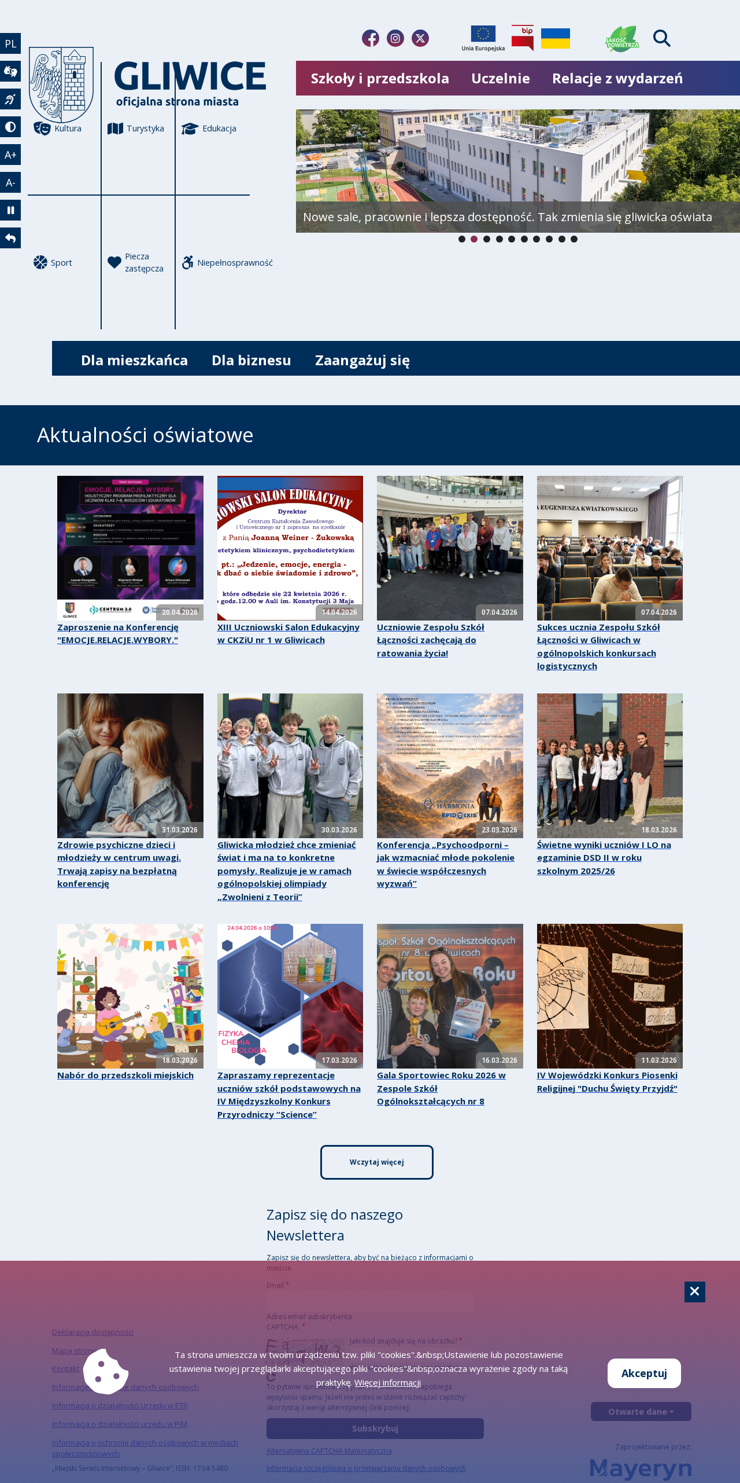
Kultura (68, 128)
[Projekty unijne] (483, 38)
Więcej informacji (387, 1382)
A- (11, 182)
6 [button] (536, 239)
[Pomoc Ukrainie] (555, 38)
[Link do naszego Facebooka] (370, 38)
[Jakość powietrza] (622, 38)
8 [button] (561, 239)
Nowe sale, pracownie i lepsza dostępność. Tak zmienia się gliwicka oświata (507, 217)
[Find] (662, 38)
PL (11, 43)
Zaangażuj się (362, 359)
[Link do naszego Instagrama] (395, 38)
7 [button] (549, 239)
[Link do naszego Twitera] (420, 38)
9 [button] (574, 239)
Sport (61, 262)
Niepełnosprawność (223, 262)
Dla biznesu (251, 359)
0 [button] (461, 239)
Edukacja (219, 128)
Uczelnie (500, 77)
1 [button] (474, 239)
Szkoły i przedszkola (380, 77)
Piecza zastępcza (144, 262)
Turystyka (145, 128)
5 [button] (524, 239)
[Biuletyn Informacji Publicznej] (523, 38)
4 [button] (511, 239)
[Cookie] (694, 1292)
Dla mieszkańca (134, 359)
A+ (11, 154)
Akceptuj (644, 1373)
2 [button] (486, 239)
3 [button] (499, 239)
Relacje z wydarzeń (617, 77)
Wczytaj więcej (377, 1162)
